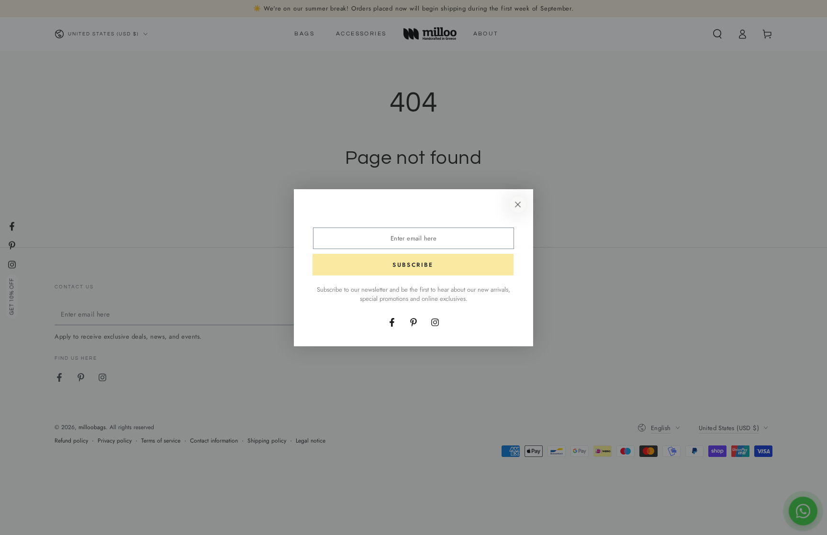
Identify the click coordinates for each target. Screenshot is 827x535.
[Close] (517, 204)
